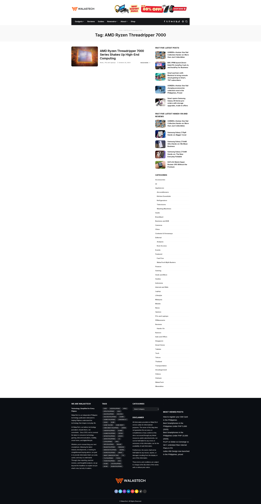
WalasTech (159, 382)
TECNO (118, 458)
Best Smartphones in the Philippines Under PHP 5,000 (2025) (175, 426)
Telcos (158, 357)
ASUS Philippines (109, 414)
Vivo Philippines (116, 463)
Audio (157, 213)
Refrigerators (162, 200)
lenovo (120, 436)
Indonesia (159, 283)
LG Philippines (108, 441)
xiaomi (106, 466)
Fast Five (160, 258)
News (102, 62)
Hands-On (161, 328)
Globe (112, 422)
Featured (158, 254)
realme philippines (109, 447)
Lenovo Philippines (109, 438)
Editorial (158, 238)
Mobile (158, 304)
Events (157, 250)
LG (119, 438)
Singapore (159, 341)
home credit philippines (111, 427)
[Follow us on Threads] (145, 491)
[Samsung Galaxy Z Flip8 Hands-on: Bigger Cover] (160, 134)
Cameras (158, 225)
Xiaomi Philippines (116, 466)
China (157, 229)
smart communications (111, 455)
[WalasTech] (83, 9)
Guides (158, 279)
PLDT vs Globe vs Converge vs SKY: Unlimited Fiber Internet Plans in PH (176, 445)
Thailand (158, 361)
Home (120, 30)
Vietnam (158, 378)
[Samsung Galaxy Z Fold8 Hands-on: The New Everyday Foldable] (160, 154)
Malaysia (158, 300)
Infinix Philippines (109, 436)
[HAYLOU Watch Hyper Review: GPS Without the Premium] (160, 165)
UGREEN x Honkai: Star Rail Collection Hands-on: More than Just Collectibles (178, 54)
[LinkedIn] (172, 21)
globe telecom (108, 425)
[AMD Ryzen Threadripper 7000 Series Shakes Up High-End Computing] (84, 56)
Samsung (121, 447)
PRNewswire (160, 320)
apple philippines (109, 411)
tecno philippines (109, 460)
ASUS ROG (119, 414)
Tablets (158, 349)
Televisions (161, 204)
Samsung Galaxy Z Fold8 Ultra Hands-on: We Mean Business (178, 144)
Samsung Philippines (110, 449)
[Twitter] (167, 21)
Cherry (121, 416)
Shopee (122, 449)
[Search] (186, 21)
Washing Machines (164, 209)
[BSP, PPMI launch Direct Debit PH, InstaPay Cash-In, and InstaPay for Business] (160, 65)
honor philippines (109, 430)
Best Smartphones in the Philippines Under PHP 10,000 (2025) (175, 435)
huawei (120, 430)
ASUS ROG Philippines (110, 416)
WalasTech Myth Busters (166, 262)
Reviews (158, 324)
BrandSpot (159, 217)
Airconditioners (163, 192)
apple (125, 408)
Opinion (158, 312)
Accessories (160, 180)
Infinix (120, 433)
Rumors (158, 333)
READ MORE (144, 62)
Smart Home (160, 345)
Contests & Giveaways (164, 233)
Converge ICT (122, 419)
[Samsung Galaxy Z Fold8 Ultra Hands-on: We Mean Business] (160, 144)
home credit (120, 425)
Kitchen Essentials (164, 196)
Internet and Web (161, 287)
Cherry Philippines (109, 419)
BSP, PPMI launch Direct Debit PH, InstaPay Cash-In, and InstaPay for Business (178, 65)
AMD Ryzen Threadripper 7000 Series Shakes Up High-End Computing (122, 54)
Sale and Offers (161, 337)
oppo (116, 441)
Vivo (119, 460)
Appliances (159, 188)
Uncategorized (161, 370)
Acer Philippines (115, 408)
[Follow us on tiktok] (179, 21)
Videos (158, 374)
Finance (158, 267)
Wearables (159, 386)
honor (124, 427)
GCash (106, 422)
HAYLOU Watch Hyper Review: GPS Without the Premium (177, 164)
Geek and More (161, 275)
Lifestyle (158, 295)
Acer (105, 408)
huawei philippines (109, 433)
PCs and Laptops (110, 62)
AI (156, 184)
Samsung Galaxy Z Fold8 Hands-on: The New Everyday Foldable (177, 154)
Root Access (162, 246)
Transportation (161, 366)
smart (120, 452)
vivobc (106, 463)
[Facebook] (164, 21)
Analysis (160, 242)
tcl (123, 455)
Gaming (158, 271)
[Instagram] (169, 21)
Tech (157, 353)
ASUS (118, 411)
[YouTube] (174, 21)
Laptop (158, 291)
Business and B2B (162, 221)
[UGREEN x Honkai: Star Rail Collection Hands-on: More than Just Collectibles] (160, 55)
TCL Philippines (108, 458)
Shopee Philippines (109, 452)
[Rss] (177, 21)
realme (119, 444)
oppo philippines (108, 444)
